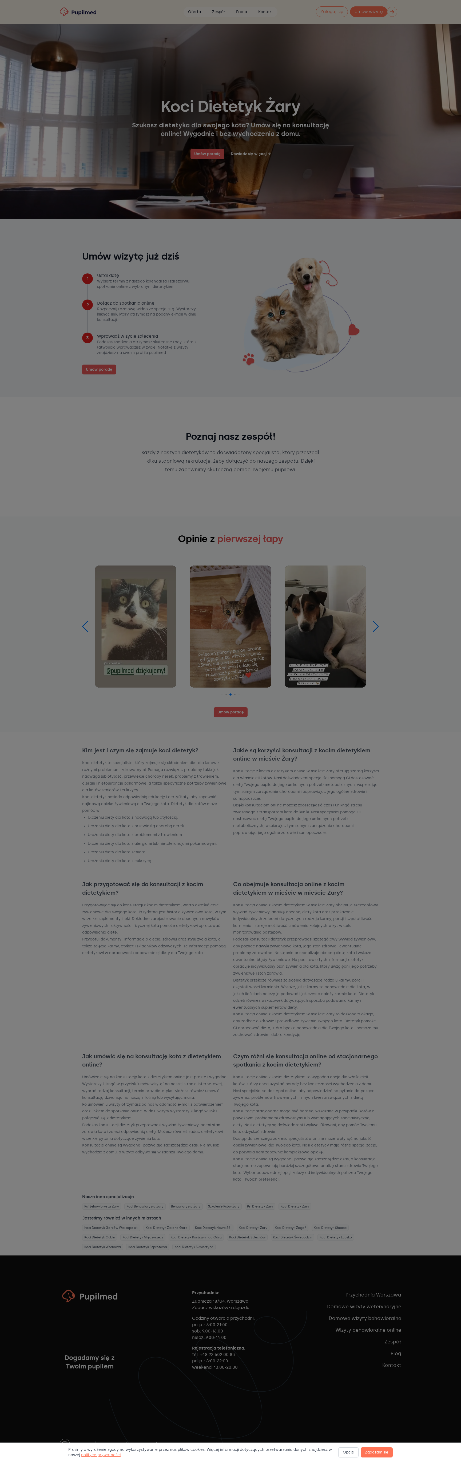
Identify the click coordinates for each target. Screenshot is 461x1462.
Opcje (348, 1452)
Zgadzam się (376, 1452)
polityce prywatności (101, 1455)
